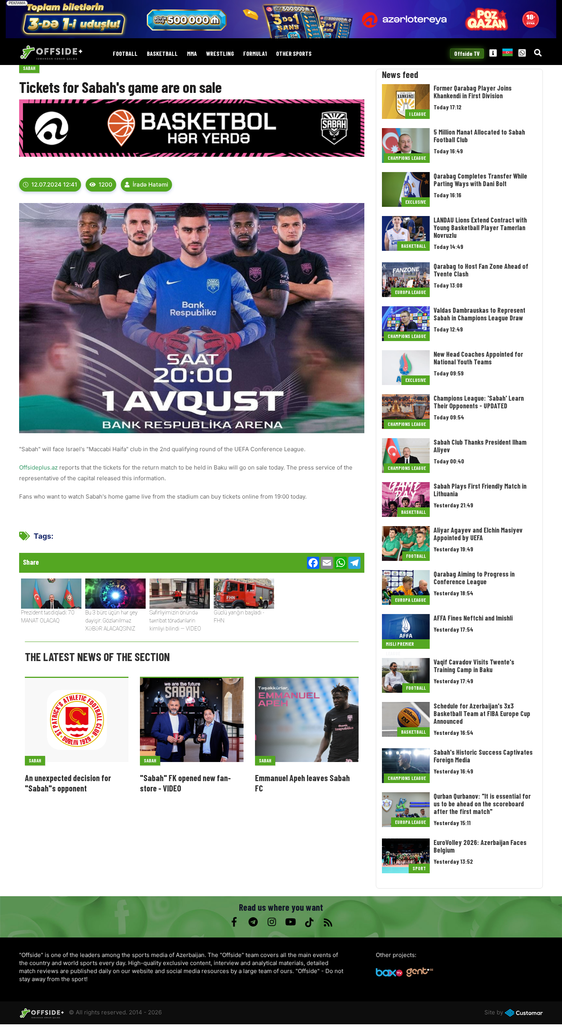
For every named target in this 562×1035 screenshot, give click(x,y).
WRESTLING (220, 53)
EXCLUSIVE (415, 202)
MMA (192, 53)
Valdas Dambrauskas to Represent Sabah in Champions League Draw (479, 314)
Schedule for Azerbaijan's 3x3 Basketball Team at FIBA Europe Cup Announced (482, 713)
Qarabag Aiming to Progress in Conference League (474, 578)
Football (125, 53)
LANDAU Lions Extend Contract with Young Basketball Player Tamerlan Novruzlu (480, 227)
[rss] (327, 922)
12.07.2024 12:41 (54, 184)
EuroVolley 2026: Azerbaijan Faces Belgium (480, 846)
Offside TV (467, 53)
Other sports (294, 53)
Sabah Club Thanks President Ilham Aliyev (480, 446)
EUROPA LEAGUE (410, 292)
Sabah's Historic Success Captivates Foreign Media (483, 756)
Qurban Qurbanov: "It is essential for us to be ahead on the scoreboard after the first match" (482, 804)
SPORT (419, 868)
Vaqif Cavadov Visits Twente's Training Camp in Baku (474, 666)
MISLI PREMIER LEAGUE (400, 645)
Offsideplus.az (38, 467)
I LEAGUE (417, 114)
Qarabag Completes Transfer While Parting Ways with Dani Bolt (480, 180)
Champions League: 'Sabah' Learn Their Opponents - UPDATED (479, 402)
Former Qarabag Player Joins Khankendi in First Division (473, 92)
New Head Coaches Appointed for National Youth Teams (478, 358)
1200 (105, 184)
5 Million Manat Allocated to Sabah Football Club (479, 136)
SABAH (29, 68)
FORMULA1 (255, 53)
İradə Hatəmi (150, 184)
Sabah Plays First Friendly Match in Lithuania (480, 490)
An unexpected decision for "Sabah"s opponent (68, 783)
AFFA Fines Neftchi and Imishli (473, 618)
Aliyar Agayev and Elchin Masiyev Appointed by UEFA (478, 534)
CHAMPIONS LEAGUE (407, 158)
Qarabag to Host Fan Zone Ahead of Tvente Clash (481, 270)
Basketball (162, 53)
